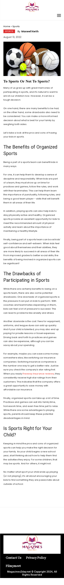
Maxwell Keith (30, 31)
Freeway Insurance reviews (38, 373)
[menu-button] (59, 16)
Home (6, 26)
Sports (16, 26)
